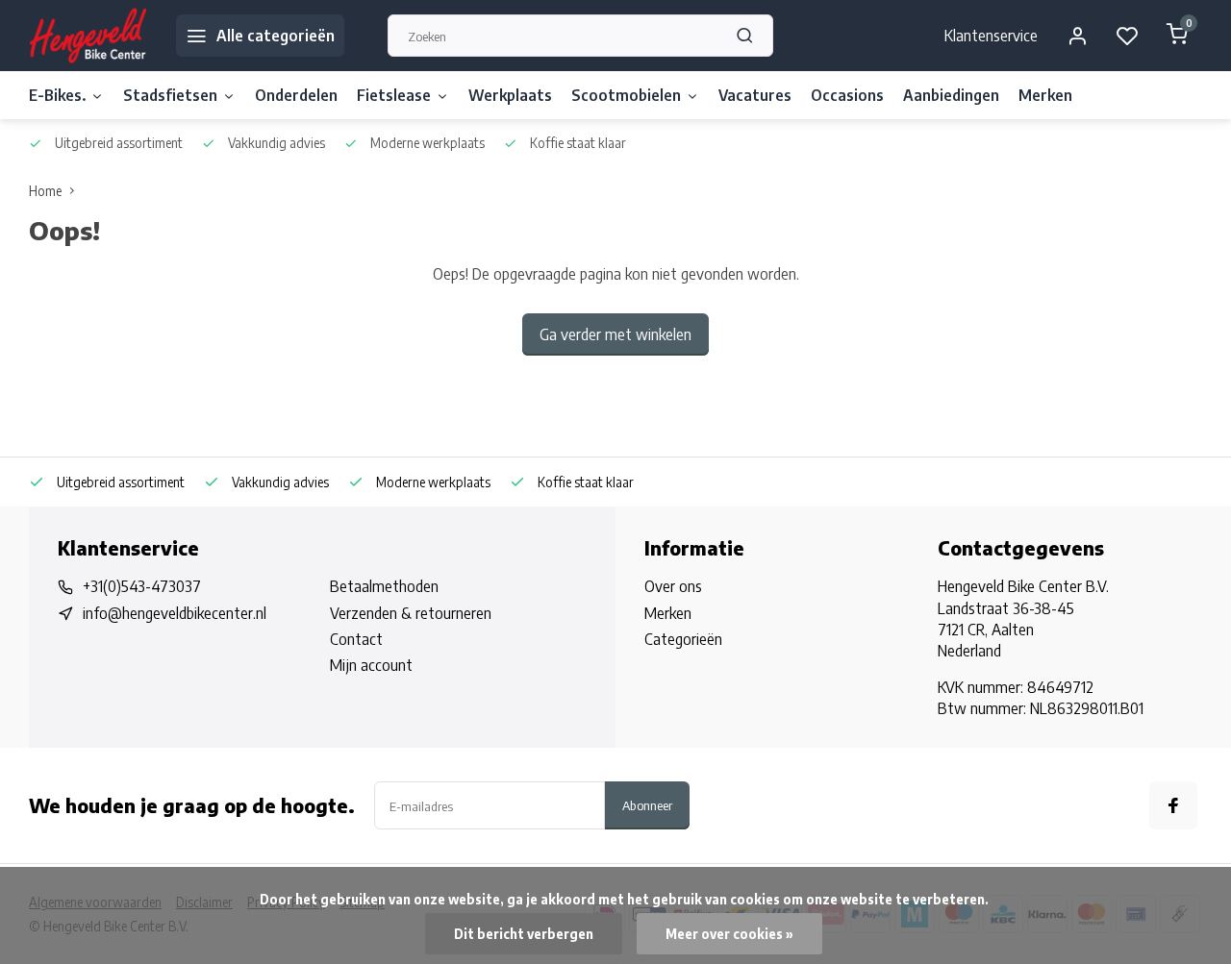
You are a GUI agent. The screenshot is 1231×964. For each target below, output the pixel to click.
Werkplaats (510, 95)
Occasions (847, 95)
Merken (1045, 95)
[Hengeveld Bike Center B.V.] (88, 35)
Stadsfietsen (170, 95)
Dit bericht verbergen (523, 934)
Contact (356, 639)
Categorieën (683, 639)
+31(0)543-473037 (142, 586)
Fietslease (394, 95)
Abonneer (647, 805)
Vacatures (754, 95)
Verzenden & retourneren (410, 613)
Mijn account (371, 665)
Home (45, 191)
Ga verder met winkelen (615, 334)
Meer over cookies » (729, 934)
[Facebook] (1173, 805)
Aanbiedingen (951, 95)
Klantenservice (991, 35)
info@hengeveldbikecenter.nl (174, 613)
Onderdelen (296, 95)
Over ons (673, 586)
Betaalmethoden (384, 586)
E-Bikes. (57, 95)
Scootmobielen (626, 95)
